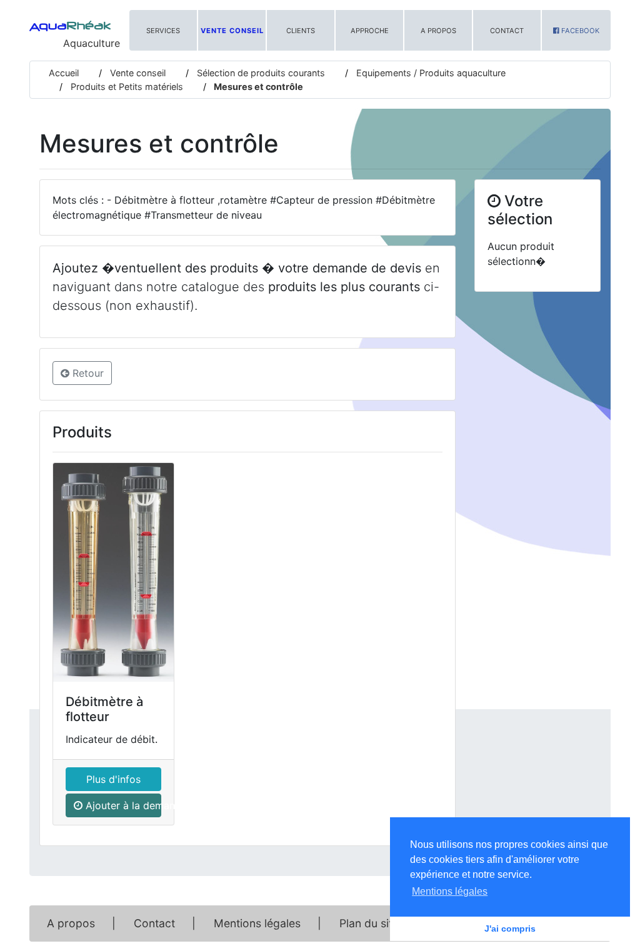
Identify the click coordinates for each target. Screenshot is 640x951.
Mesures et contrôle (257, 86)
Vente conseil (232, 30)
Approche (370, 30)
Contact (507, 30)
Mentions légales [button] (450, 891)
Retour (86, 373)
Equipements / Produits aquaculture (430, 72)
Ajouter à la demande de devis (121, 805)
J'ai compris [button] (510, 929)
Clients (300, 30)
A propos (438, 30)
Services (163, 30)
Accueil (64, 72)
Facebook (579, 30)
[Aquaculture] (70, 22)
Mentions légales (257, 923)
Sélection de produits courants (259, 72)
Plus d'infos (113, 779)
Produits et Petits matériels (125, 86)
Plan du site (369, 923)
